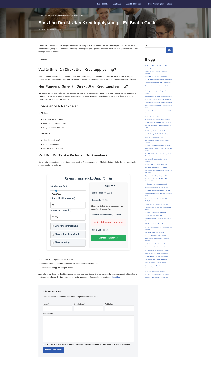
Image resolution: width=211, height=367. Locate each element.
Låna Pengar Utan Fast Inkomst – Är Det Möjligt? (158, 99)
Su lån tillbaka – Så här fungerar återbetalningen (157, 119)
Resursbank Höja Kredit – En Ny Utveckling (156, 277)
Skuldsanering (62, 242)
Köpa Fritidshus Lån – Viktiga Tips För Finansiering (158, 102)
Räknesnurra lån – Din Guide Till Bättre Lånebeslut (158, 96)
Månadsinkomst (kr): (61, 210)
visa (50, 60)
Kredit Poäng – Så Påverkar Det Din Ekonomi (157, 130)
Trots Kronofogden (156, 4)
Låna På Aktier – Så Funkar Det (153, 215)
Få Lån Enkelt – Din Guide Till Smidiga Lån (156, 184)
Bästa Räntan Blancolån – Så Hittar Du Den (156, 187)
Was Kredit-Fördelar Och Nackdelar (154, 232)
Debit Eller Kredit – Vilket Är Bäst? (154, 224)
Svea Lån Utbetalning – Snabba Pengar (155, 262)
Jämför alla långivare (108, 238)
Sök (146, 46)
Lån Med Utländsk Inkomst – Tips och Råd (156, 256)
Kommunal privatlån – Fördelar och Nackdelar (157, 247)
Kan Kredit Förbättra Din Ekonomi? (154, 137)
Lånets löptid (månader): (63, 198)
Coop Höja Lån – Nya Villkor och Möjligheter (156, 253)
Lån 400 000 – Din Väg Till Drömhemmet (155, 212)
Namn (46, 304)
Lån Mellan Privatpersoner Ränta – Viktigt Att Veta (158, 82)
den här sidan (114, 277)
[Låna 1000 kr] (46, 4)
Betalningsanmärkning (66, 226)
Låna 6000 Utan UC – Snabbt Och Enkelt (156, 164)
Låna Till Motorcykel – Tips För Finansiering (156, 134)
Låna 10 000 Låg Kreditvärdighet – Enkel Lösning (158, 145)
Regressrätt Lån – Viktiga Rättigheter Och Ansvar (158, 175)
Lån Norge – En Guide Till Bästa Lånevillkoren (157, 274)
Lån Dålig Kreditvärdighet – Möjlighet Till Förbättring (158, 79)
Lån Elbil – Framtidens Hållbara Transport (156, 235)
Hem (40, 15)
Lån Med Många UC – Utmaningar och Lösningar (158, 122)
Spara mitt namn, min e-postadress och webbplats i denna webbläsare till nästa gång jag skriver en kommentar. (88, 344)
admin (43, 30)
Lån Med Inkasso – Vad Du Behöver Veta (156, 243)
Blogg (169, 4)
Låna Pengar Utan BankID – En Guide (155, 271)
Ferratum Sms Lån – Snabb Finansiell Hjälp (156, 204)
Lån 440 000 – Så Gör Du (151, 116)
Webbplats (109, 304)
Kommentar (48, 314)
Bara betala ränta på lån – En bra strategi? (156, 167)
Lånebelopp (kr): (58, 186)
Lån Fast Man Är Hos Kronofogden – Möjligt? (157, 250)
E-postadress (79, 304)
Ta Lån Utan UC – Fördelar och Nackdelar (156, 76)
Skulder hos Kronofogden (68, 234)
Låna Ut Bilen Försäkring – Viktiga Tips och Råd (157, 190)
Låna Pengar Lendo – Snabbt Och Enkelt (156, 259)
